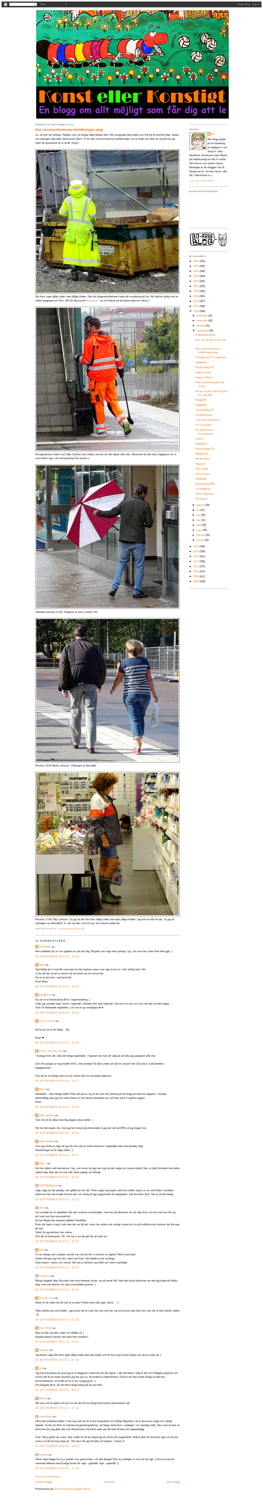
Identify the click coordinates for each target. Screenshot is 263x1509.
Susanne (44, 1350)
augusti (200, 505)
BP (212, 134)
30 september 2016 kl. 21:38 (57, 1468)
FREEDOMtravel (48, 1185)
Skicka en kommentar (47, 1476)
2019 (196, 296)
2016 (196, 311)
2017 (196, 306)
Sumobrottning (203, 414)
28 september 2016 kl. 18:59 (57, 956)
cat (41, 1368)
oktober (200, 325)
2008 (196, 581)
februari (200, 535)
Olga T (43, 1163)
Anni (41, 1249)
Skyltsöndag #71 (204, 409)
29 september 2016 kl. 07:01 (57, 1341)
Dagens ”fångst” (204, 377)
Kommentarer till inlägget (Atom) (72, 1488)
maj (198, 520)
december (202, 315)
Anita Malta (45, 1416)
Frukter (199, 438)
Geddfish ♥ (45, 994)
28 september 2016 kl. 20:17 (57, 1080)
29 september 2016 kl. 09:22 (57, 1390)
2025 (196, 266)
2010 (196, 571)
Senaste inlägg (43, 1482)
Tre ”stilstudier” (203, 424)
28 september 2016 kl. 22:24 (57, 1241)
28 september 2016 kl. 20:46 (57, 1133)
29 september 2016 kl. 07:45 (57, 1359)
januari (200, 540)
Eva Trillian (45, 1328)
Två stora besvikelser (207, 419)
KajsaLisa (92, 300)
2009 (196, 576)
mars (199, 530)
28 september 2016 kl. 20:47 (57, 1155)
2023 (196, 276)
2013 (196, 556)
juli (198, 510)
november (202, 320)
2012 (196, 561)
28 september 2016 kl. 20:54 (57, 1177)
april (199, 525)
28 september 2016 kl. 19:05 (57, 986)
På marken (201, 498)
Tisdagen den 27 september (210, 357)
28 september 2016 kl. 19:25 (57, 1012)
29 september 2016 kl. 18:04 (57, 1446)
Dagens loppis (203, 372)
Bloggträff (200, 399)
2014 (196, 551)
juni (198, 515)
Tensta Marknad (204, 493)
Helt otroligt (201, 468)
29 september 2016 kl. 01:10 (57, 1319)
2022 (196, 281)
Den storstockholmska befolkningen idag (69, 130)
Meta (42, 964)
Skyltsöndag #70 (204, 448)
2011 (196, 566)
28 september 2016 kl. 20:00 (57, 1042)
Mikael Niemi (202, 458)
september (202, 330)
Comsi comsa (46, 1021)
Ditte (41, 1207)
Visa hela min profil (202, 181)
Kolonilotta (45, 946)
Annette (43, 1454)
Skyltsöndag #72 (204, 367)
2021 (196, 286)
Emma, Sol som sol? (51, 1051)
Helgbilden (201, 362)
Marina (43, 1398)
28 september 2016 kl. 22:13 (57, 1199)
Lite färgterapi (203, 488)
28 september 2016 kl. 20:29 (57, 1107)
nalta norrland (46, 1115)
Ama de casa (46, 1298)
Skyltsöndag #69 (204, 483)
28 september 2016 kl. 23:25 (57, 1267)
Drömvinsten (202, 473)
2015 (196, 546)
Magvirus (200, 463)
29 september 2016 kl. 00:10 (57, 1289)
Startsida (109, 1482)
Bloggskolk (201, 453)
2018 (196, 301)
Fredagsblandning (205, 334)
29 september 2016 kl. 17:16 (57, 1408)
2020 (196, 291)
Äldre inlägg (173, 1482)
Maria (42, 1089)
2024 (196, 271)
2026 (196, 261)
